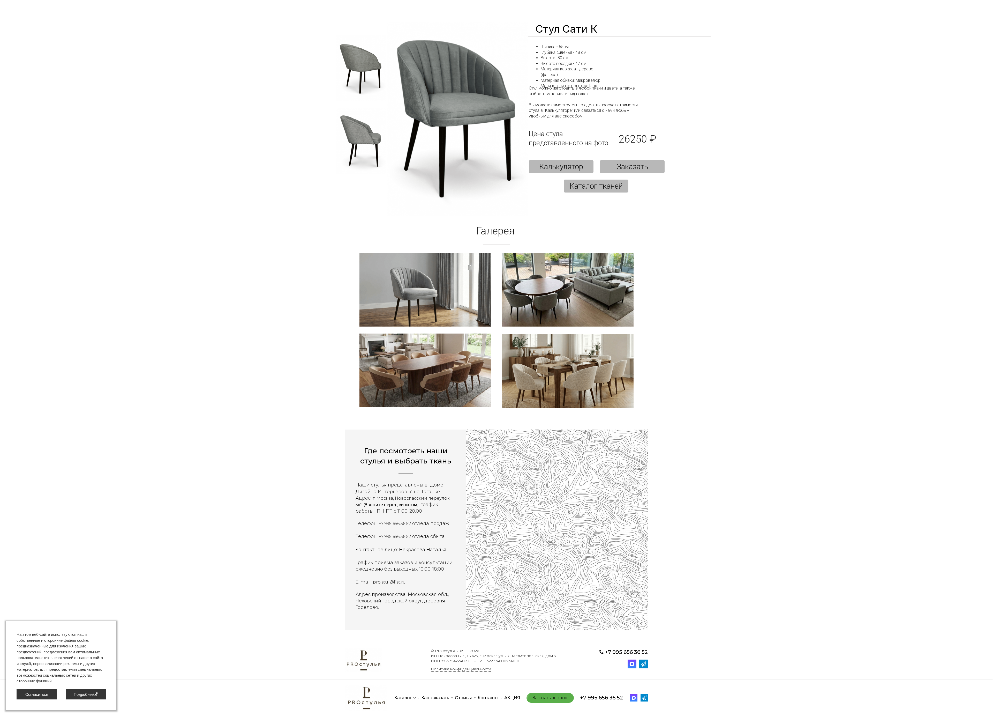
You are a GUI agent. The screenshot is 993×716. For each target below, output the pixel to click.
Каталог (403, 697)
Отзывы (463, 697)
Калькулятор (561, 166)
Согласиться (36, 694)
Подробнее (84, 694)
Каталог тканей (596, 185)
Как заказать (435, 697)
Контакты (488, 697)
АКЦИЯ (512, 697)
